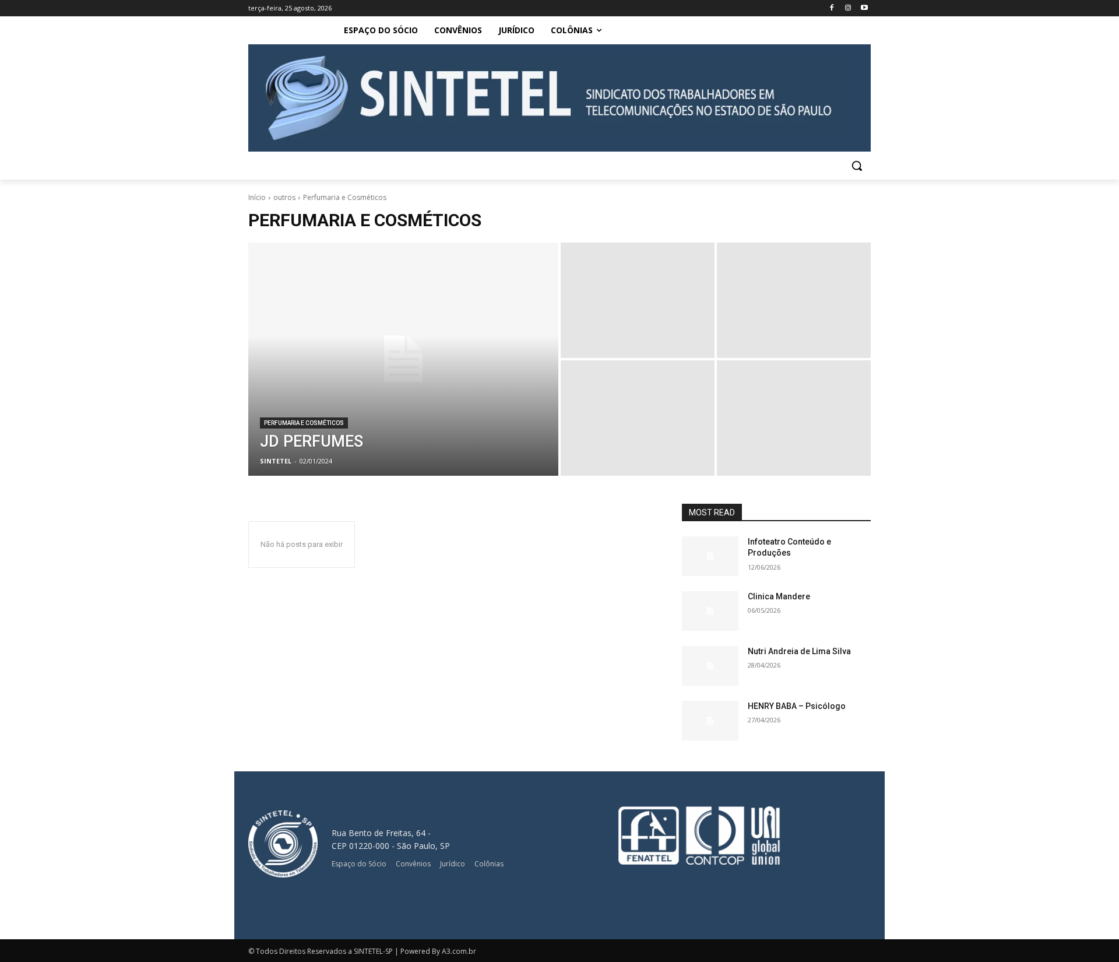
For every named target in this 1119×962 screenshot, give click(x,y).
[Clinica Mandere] (710, 611)
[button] (857, 166)
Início (257, 197)
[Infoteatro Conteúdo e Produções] (710, 556)
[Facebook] (832, 8)
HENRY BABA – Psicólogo (797, 706)
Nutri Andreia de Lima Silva (799, 651)
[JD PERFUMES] (403, 359)
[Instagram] (847, 8)
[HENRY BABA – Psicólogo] (710, 720)
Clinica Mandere (779, 596)
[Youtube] (864, 8)
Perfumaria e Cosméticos (304, 423)
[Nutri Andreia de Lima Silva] (710, 666)
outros (284, 197)
